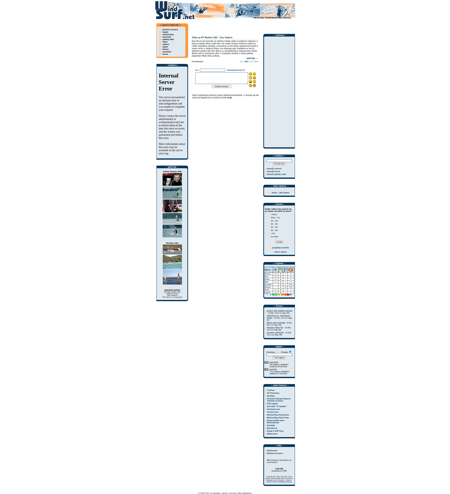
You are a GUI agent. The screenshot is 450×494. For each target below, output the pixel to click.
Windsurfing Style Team (278, 418)
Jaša (246, 61)
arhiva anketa (280, 252)
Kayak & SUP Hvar (275, 431)
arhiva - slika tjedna (281, 193)
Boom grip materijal (276, 323)
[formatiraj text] (234, 70)
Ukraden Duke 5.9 (275, 328)
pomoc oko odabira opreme (279, 311)
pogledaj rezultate (280, 248)
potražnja (273, 362)
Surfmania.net (273, 409)
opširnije (251, 58)
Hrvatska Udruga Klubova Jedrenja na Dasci (279, 400)
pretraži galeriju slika (276, 174)
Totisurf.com (273, 412)
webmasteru (247, 493)
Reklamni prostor (275, 453)
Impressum (272, 450)
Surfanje (271, 396)
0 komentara (197, 61)
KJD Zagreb (272, 404)
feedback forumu (285, 482)
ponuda (273, 369)
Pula (266, 276)
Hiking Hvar (272, 434)
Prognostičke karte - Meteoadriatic (276, 421)
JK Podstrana (273, 393)
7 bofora (271, 390)
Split (266, 282)
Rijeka (267, 279)
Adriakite (271, 425)
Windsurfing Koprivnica (278, 415)
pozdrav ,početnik (275, 333)
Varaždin (268, 284)
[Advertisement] (242, 25)
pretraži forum (273, 171)
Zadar (267, 290)
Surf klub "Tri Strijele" (277, 406)
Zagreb (267, 292)
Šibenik (268, 287)
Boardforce (272, 428)
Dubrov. (268, 274)
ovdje (229, 97)
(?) (243, 70)
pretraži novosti (274, 169)
